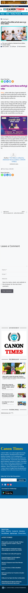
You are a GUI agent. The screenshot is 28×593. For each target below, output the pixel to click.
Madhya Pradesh (16, 14)
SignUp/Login (13, 533)
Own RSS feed (5, 533)
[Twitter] (10, 81)
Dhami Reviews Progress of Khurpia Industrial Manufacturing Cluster (11, 582)
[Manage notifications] (3, 587)
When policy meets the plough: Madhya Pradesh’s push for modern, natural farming (13, 377)
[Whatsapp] (2, 81)
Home (2, 14)
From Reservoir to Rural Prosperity (8, 402)
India (7, 14)
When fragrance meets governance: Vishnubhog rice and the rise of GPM (8, 395)
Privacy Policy (22, 533)
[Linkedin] (7, 81)
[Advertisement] (14, 63)
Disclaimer (22, 531)
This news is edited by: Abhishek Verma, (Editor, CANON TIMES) (14, 159)
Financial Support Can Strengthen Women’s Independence (11, 558)
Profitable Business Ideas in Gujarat (11, 473)
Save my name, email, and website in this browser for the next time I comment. (14, 284)
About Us (8, 531)
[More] (13, 81)
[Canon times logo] (14, 355)
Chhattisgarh (5, 19)
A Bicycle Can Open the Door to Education (13, 578)
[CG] (14, 135)
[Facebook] (5, 81)
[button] (26, 10)
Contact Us (15, 531)
